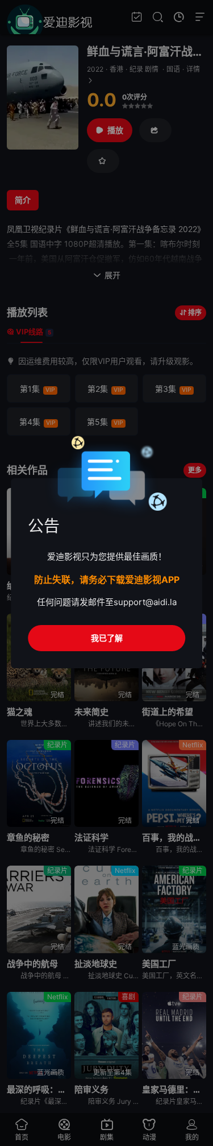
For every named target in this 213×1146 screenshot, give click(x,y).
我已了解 (107, 638)
